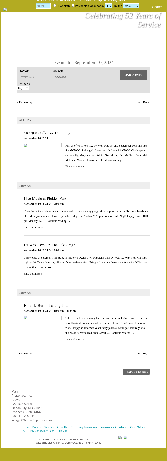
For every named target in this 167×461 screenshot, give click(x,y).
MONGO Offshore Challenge (47, 133)
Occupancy (97, 5)
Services (49, 427)
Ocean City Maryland (87, 442)
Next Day (143, 102)
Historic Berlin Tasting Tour (46, 305)
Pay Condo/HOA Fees (42, 431)
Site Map (62, 431)
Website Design (46, 442)
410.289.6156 (32, 412)
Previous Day (25, 102)
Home (25, 427)
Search (157, 7)
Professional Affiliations (113, 427)
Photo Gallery (137, 427)
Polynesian (82, 5)
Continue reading (113, 160)
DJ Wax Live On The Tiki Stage (49, 244)
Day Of (24, 71)
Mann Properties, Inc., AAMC (22, 395)
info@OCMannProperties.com (32, 420)
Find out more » (74, 166)
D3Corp (66, 442)
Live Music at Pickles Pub (45, 198)
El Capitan (63, 5)
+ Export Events (136, 371)
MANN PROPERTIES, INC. (75, 439)
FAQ (24, 431)
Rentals (36, 427)
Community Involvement (84, 427)
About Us (62, 427)
